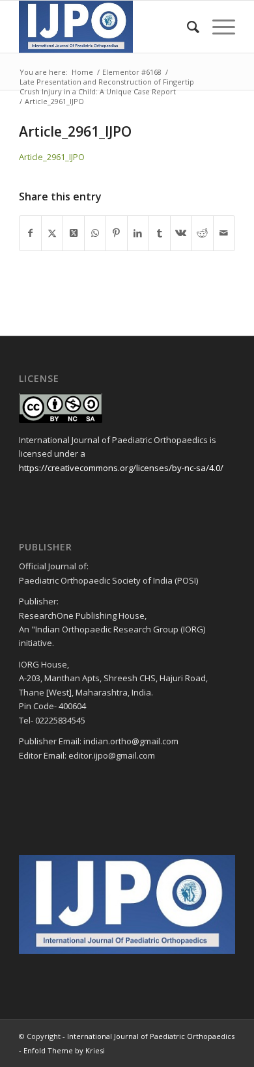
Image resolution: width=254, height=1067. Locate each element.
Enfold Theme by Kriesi (64, 1050)
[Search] (186, 27)
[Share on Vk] (181, 233)
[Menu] (217, 27)
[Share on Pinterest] (116, 233)
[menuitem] (186, 27)
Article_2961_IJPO (52, 157)
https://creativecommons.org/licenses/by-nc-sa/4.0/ (121, 468)
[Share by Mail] (224, 233)
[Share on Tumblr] (159, 233)
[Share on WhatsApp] (95, 233)
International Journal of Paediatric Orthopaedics (150, 1036)
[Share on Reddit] (202, 233)
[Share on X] (52, 233)
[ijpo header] (105, 27)
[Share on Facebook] (30, 233)
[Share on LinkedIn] (138, 233)
